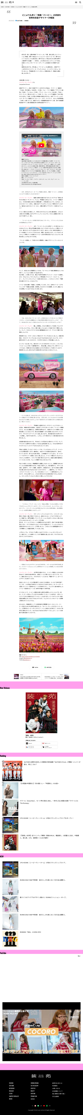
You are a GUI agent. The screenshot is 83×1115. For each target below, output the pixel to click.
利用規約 (54, 1086)
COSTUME (19, 20)
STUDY (10, 1094)
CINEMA (26, 20)
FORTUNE (33, 1094)
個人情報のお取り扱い (58, 1094)
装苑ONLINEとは (57, 1083)
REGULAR (11, 1091)
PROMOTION (34, 1096)
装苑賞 (33, 1099)
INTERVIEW (11, 1088)
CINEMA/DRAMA (35, 1083)
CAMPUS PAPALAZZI (14, 1096)
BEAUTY (33, 1091)
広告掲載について (57, 1091)
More (79, 956)
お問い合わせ (56, 1088)
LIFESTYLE (33, 1088)
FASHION (11, 1083)
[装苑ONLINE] (6, 2)
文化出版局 (55, 1096)
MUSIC (10, 1099)
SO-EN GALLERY (34, 1086)
